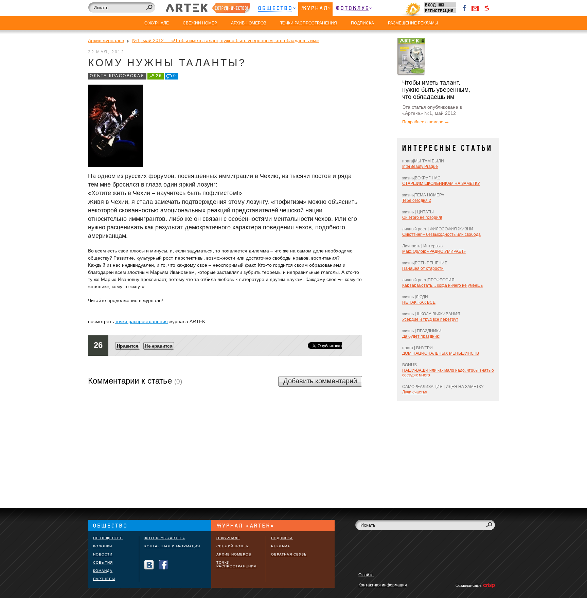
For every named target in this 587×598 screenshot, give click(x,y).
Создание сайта (469, 585)
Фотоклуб (354, 9)
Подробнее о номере (422, 122)
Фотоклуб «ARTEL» (164, 538)
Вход (440, 4)
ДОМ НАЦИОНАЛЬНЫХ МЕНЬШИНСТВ (440, 353)
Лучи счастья (414, 392)
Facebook (464, 8)
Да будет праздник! (421, 336)
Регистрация (440, 10)
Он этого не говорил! (422, 217)
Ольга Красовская (117, 75)
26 (159, 75)
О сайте (366, 575)
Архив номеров (233, 554)
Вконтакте (149, 565)
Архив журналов (106, 40)
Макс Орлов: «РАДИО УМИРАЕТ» (434, 251)
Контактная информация (172, 546)
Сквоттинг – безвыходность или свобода (441, 234)
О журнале (228, 538)
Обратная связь (289, 554)
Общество (276, 9)
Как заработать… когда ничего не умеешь (442, 285)
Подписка (282, 538)
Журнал (315, 9)
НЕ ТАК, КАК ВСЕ (418, 302)
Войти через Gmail (475, 8)
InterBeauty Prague (420, 166)
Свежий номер (232, 546)
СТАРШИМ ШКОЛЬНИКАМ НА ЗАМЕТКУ (441, 183)
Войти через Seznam (487, 8)
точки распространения (141, 321)
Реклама (280, 546)
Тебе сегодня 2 (416, 200)
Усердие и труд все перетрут (430, 319)
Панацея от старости (423, 268)
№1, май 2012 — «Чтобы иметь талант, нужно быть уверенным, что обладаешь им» (225, 40)
